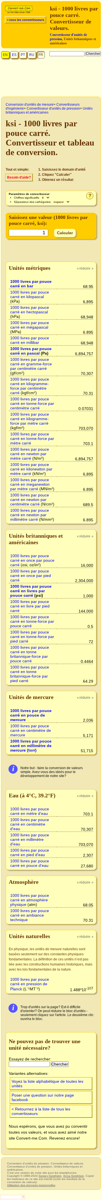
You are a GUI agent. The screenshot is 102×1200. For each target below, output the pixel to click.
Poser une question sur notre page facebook (43, 1097)
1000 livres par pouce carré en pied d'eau (29, 852)
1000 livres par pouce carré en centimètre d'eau (29, 824)
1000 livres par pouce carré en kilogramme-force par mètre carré (29, 419)
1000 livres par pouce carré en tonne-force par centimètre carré (32, 403)
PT (23, 55)
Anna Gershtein (73, 1175)
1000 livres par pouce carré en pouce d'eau (29, 863)
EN (5, 55)
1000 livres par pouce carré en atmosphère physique (29, 900)
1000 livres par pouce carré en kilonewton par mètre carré (31, 469)
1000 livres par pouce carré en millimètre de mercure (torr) (31, 745)
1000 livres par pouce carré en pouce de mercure (31, 715)
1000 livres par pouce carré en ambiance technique (29, 915)
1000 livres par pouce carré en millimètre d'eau (29, 839)
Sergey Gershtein (50, 1175)
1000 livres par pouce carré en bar (31, 283)
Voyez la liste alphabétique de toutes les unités (47, 1083)
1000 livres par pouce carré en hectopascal (29, 309)
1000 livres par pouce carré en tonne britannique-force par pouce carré (29, 654)
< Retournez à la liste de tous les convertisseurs (41, 1111)
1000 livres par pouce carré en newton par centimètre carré (29, 499)
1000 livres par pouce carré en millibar (29, 340)
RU (31, 55)
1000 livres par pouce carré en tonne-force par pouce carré (32, 621)
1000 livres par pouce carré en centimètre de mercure (30, 730)
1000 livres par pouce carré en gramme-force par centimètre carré (31, 364)
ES (14, 55)
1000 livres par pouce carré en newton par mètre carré (29, 454)
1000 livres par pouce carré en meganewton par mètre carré (30, 484)
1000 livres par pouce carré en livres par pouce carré (31, 591)
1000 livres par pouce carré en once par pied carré (30, 575)
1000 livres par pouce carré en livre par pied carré (30, 606)
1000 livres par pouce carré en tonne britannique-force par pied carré (29, 674)
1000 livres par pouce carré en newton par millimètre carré (29, 515)
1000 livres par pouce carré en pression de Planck (29, 984)
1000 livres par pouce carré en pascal (31, 350)
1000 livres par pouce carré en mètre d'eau (29, 811)
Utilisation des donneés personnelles (31, 1185)
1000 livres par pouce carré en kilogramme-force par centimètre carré (29, 386)
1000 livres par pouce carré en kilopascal (29, 294)
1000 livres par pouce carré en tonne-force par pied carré (32, 636)
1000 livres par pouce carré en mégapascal (29, 324)
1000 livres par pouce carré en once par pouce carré (32, 560)
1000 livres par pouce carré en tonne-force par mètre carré (32, 438)
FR (41, 55)
